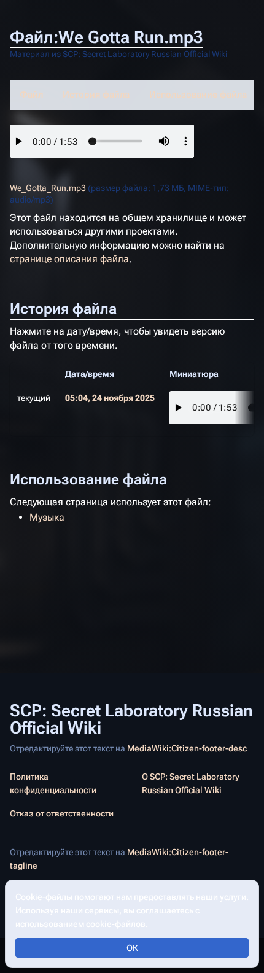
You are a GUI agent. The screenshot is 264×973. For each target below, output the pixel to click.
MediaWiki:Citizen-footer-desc (187, 748)
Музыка (46, 517)
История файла (96, 94)
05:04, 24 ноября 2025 (110, 398)
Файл (31, 94)
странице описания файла (69, 259)
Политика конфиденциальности (53, 783)
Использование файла (198, 94)
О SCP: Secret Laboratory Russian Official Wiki (190, 783)
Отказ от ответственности (62, 813)
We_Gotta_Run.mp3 (48, 188)
